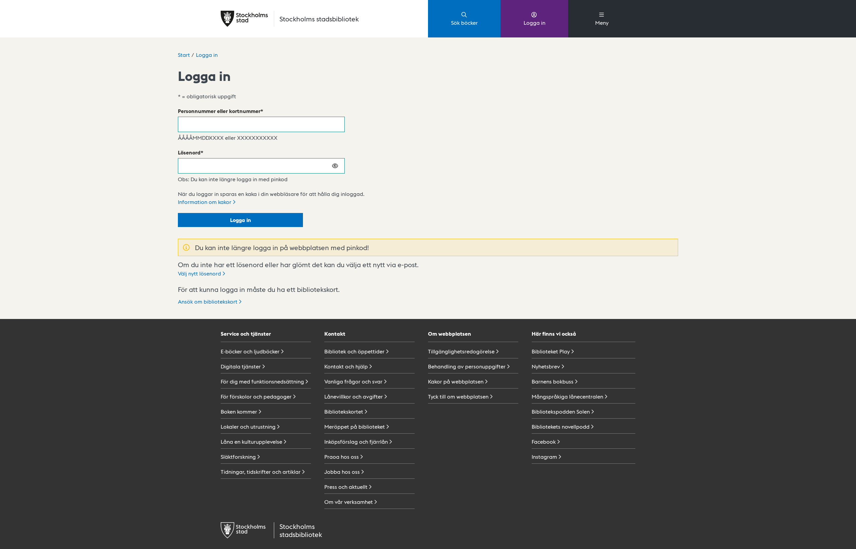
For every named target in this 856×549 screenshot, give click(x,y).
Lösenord (189, 152)
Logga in (534, 22)
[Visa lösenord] (335, 166)
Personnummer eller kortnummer (219, 110)
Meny (602, 22)
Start (184, 54)
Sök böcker (464, 22)
